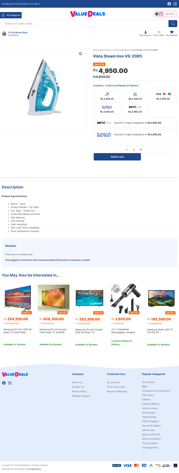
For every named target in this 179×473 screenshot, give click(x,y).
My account (113, 382)
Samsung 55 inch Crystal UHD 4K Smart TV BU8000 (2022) (88, 332)
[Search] (173, 23)
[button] (80, 54)
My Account (145, 35)
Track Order (158, 35)
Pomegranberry (34, 469)
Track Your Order (116, 386)
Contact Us (78, 386)
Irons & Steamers (121, 50)
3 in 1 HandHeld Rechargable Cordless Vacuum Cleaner (123, 332)
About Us (77, 382)
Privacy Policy (79, 391)
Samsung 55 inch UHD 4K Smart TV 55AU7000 (17, 331)
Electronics (106, 50)
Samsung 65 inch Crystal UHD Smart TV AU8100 (53, 331)
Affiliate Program (81, 396)
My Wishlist (171, 35)
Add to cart (117, 156)
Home (96, 50)
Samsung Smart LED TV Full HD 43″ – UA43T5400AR (160, 332)
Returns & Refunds (117, 391)
